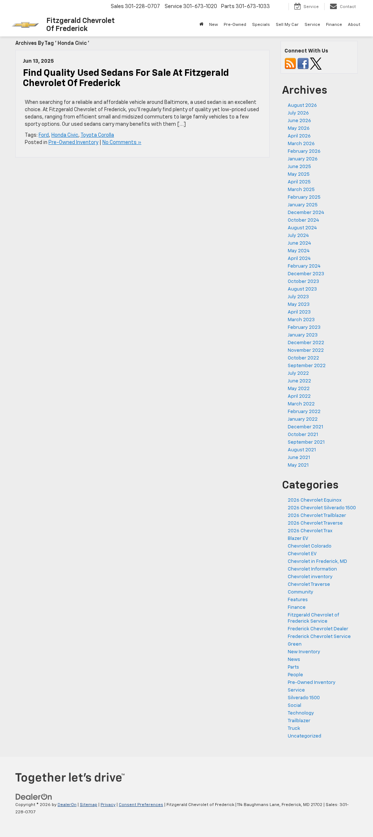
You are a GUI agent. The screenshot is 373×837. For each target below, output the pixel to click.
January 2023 (303, 335)
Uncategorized (304, 736)
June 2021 (299, 457)
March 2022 (301, 404)
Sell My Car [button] (287, 25)
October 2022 (303, 358)
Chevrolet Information (312, 569)
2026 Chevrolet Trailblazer (317, 515)
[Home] (201, 24)
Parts (293, 667)
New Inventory (304, 652)
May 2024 (299, 251)
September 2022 (307, 365)
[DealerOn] (33, 796)
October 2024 (303, 220)
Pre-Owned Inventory (73, 142)
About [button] (354, 25)
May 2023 (299, 304)
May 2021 (298, 465)
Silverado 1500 (304, 698)
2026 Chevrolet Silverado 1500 (322, 508)
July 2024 (298, 235)
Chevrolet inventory (310, 577)
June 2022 (299, 381)
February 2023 (304, 327)
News (294, 659)
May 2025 (299, 174)
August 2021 (302, 450)
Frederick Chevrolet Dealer (318, 629)
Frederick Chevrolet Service (319, 636)
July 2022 (298, 373)
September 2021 (306, 442)
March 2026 (301, 143)
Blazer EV (298, 538)
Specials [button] (261, 25)
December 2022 (306, 342)
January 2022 (303, 419)
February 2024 (304, 266)
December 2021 (305, 427)
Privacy (108, 805)
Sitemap (88, 805)
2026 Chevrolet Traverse (315, 523)
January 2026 (303, 159)
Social (294, 705)
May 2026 (299, 128)
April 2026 (299, 136)
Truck (294, 728)
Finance (297, 607)
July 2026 (298, 113)
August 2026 (302, 105)
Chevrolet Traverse (309, 584)
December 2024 (306, 212)
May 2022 (299, 388)
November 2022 (306, 350)
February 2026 (304, 151)
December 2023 (306, 274)
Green (295, 644)
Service (296, 690)
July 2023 (298, 297)
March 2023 (301, 320)
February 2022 (304, 411)
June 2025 (299, 166)
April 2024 (299, 258)
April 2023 (299, 312)
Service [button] (312, 25)
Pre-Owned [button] (235, 25)
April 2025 (299, 182)
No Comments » (121, 142)
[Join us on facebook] (303, 63)
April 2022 (299, 396)
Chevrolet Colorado (309, 546)
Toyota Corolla (97, 135)
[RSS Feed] (290, 63)
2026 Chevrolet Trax (310, 531)
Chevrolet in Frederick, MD (317, 561)
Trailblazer (299, 721)
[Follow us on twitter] (316, 63)
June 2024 (299, 243)
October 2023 (303, 281)
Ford (44, 135)
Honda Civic (64, 135)
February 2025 (304, 197)
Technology (301, 713)
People (295, 675)
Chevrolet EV (302, 554)
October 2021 (303, 434)
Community (300, 592)
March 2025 (301, 189)
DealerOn (67, 805)
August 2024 (302, 228)
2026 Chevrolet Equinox (315, 500)
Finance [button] (334, 25)
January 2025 (303, 205)
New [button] (213, 25)
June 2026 (299, 120)
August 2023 (302, 289)
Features (298, 599)
